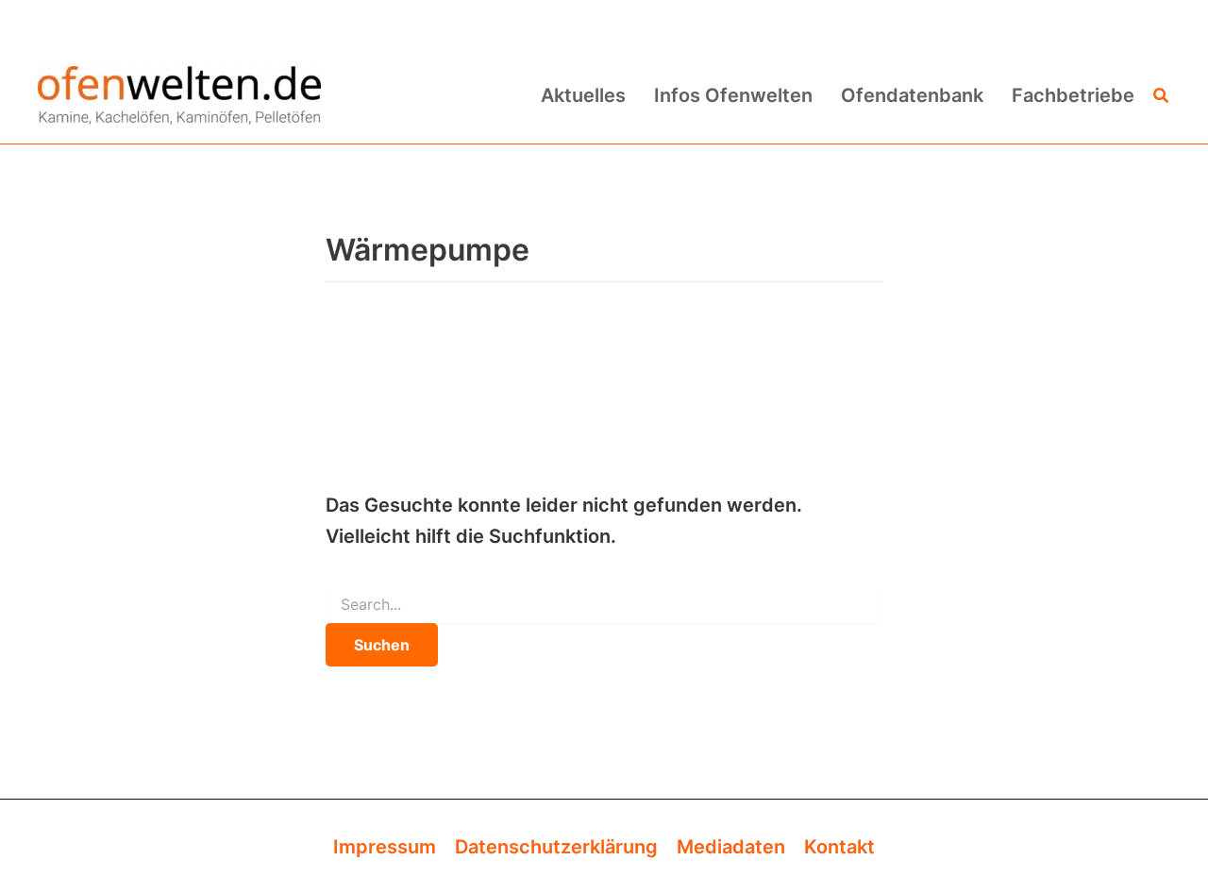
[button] (1161, 96)
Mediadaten (731, 846)
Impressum (384, 846)
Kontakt (839, 846)
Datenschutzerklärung (556, 846)
